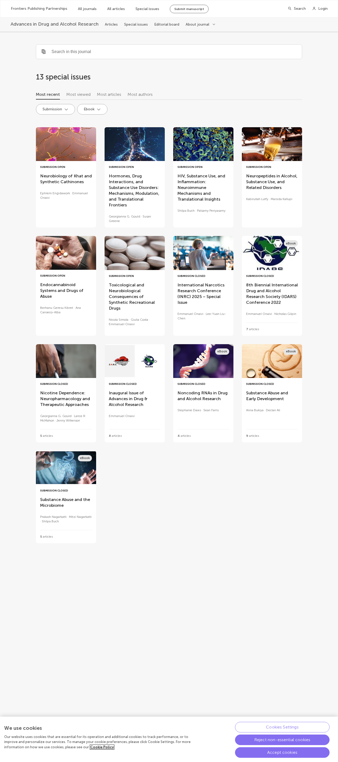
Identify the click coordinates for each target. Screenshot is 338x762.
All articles (116, 9)
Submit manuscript (189, 9)
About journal (198, 24)
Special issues (147, 9)
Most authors (140, 94)
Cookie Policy (102, 747)
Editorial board (166, 24)
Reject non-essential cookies (282, 739)
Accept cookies (282, 752)
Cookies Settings (282, 727)
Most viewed (78, 94)
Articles (111, 24)
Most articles (109, 94)
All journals (87, 9)
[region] (169, 739)
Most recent (48, 94)
